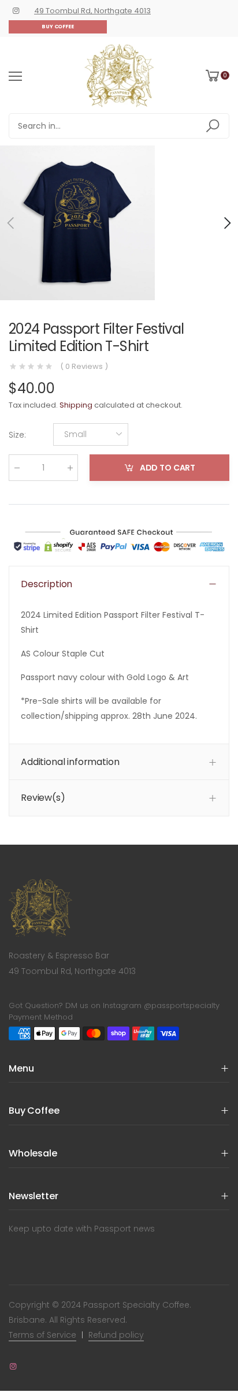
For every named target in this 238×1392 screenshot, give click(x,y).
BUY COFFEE (58, 26)
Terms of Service (42, 1335)
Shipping (76, 405)
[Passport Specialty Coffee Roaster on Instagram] (16, 11)
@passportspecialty (182, 1005)
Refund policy (116, 1335)
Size (17, 435)
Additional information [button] (70, 761)
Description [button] (46, 584)
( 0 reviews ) (84, 367)
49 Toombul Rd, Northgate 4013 (92, 10)
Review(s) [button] (43, 797)
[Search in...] (214, 125)
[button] (226, 223)
